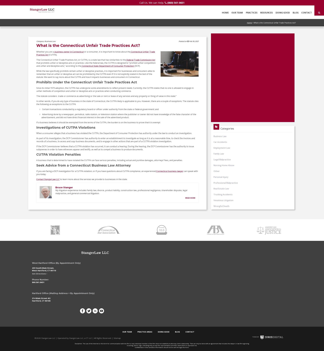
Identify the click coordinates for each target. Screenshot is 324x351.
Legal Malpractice (222, 159)
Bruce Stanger (64, 187)
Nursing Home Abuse (224, 165)
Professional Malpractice (226, 182)
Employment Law (222, 148)
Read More (190, 198)
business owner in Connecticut (69, 51)
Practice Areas (144, 332)
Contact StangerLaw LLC (48, 179)
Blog (296, 12)
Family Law (219, 153)
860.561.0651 (38, 282)
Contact (306, 12)
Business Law (50, 41)
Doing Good (283, 12)
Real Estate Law (221, 188)
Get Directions (39, 273)
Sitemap (117, 338)
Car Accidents (220, 142)
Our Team (237, 12)
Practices (251, 12)
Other (217, 171)
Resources (266, 12)
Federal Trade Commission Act (140, 59)
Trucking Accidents (223, 194)
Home (225, 12)
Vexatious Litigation (223, 200)
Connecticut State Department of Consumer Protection (107, 66)
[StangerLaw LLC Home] (52, 10)
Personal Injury (221, 177)
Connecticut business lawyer (169, 171)
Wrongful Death (221, 206)
